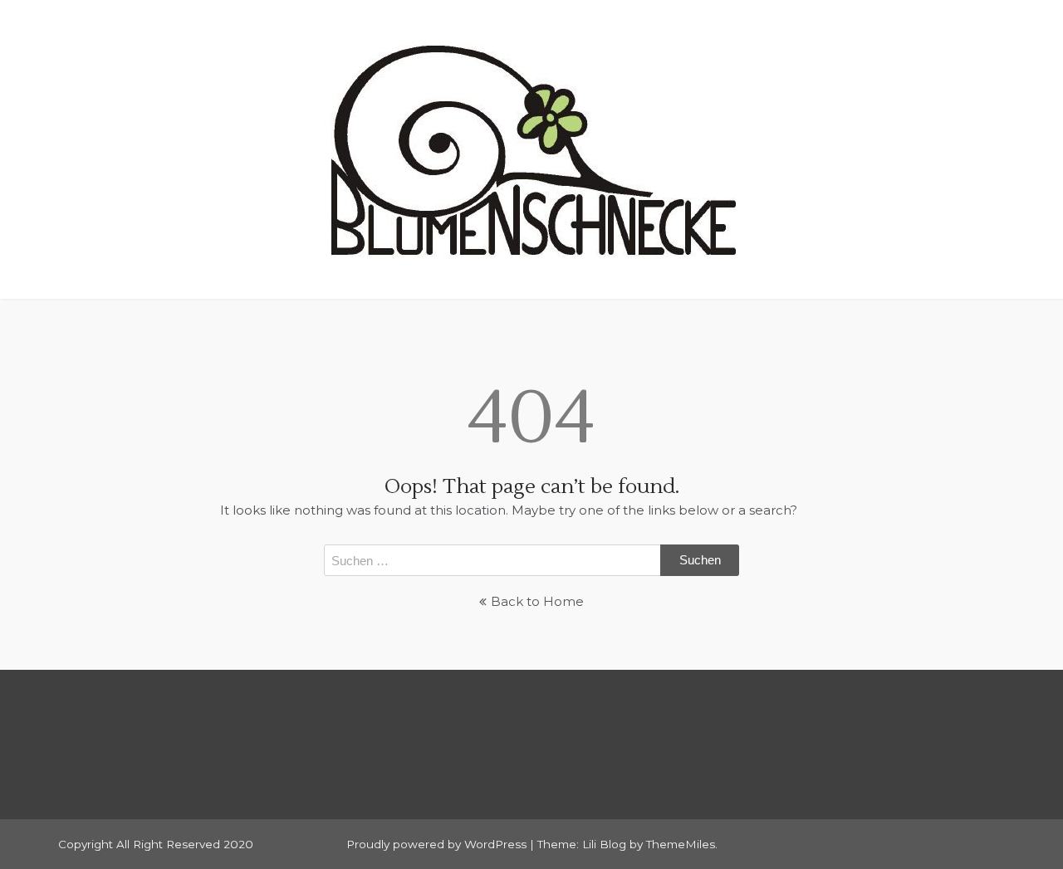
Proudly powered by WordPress (438, 844)
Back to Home (537, 601)
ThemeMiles (680, 844)
